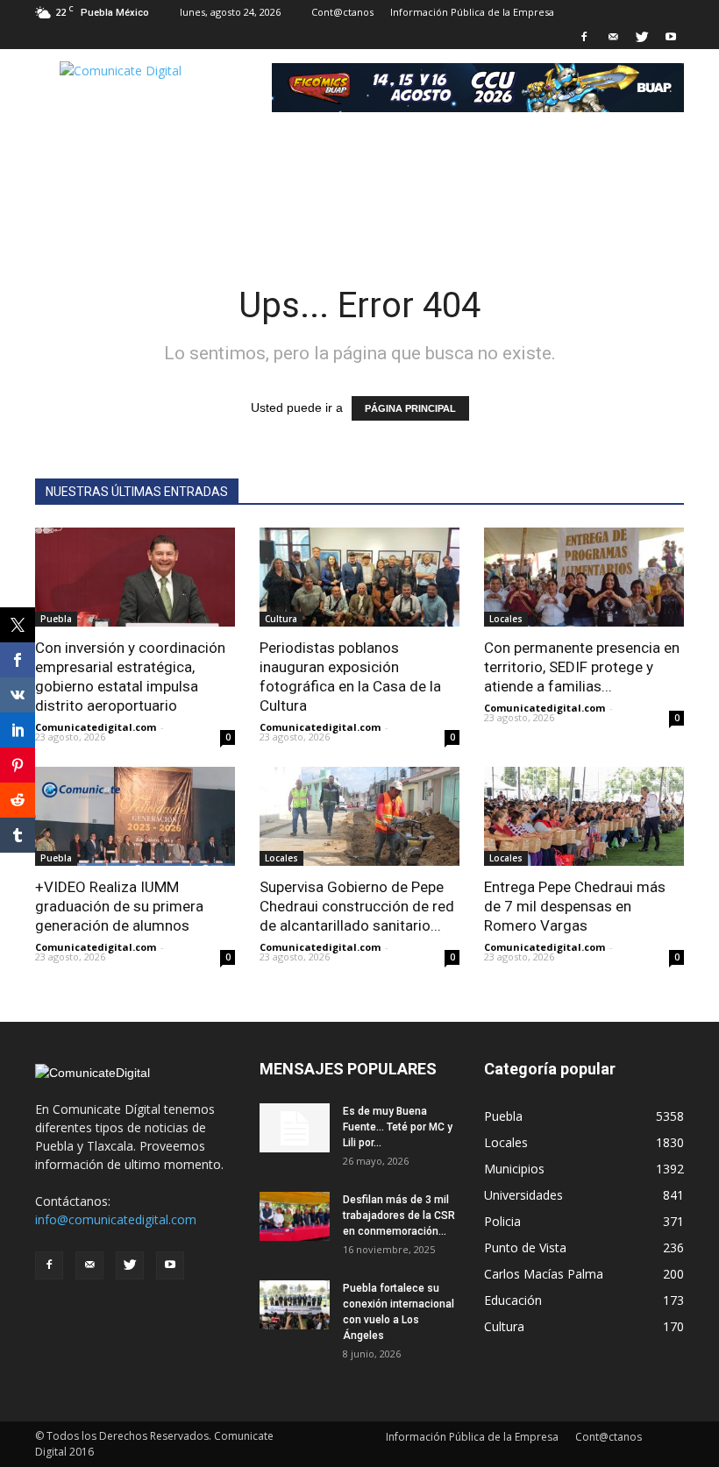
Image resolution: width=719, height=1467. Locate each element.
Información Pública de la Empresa (472, 11)
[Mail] (613, 36)
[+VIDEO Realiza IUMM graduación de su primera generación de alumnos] (135, 816)
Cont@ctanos (342, 11)
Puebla (56, 619)
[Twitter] (642, 36)
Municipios (514, 1168)
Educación (513, 1300)
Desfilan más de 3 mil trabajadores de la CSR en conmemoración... (399, 1215)
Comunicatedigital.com (95, 727)
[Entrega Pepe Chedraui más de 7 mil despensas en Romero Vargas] (584, 816)
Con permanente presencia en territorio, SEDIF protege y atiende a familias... (582, 667)
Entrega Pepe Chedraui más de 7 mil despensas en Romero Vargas (575, 906)
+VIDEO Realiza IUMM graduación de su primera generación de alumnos (119, 906)
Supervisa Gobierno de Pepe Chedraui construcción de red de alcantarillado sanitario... (357, 906)
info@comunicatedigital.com (115, 1219)
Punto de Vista (525, 1247)
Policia (502, 1221)
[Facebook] (584, 36)
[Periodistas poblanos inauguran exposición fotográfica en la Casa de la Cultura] (359, 577)
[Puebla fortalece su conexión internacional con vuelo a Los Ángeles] (295, 1304)
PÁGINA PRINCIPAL (410, 408)
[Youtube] (671, 36)
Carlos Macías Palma (543, 1273)
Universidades (523, 1195)
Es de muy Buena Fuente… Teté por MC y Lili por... (397, 1127)
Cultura (281, 619)
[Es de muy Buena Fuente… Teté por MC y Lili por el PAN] (295, 1127)
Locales (506, 619)
